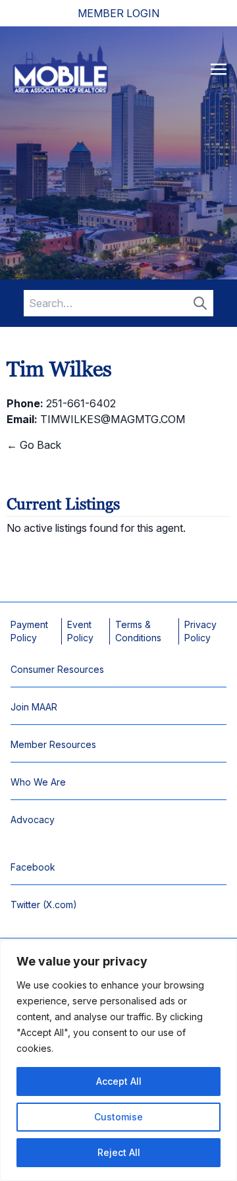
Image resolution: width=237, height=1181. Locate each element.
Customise (118, 1116)
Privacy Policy (200, 631)
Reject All (118, 1152)
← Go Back (34, 444)
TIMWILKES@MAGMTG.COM (112, 419)
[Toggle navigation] (218, 68)
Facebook (33, 867)
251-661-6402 (81, 403)
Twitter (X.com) (44, 904)
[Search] (200, 303)
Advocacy (33, 819)
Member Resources (53, 744)
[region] (118, 1060)
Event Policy (80, 631)
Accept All (119, 1081)
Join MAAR (34, 706)
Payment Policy (29, 631)
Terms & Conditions (138, 631)
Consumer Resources (57, 669)
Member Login (118, 13)
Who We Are (38, 782)
